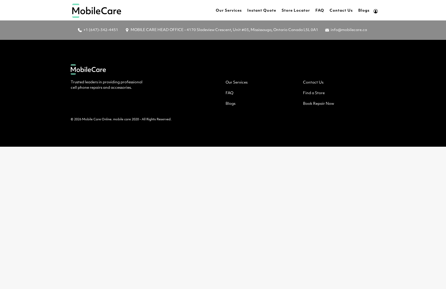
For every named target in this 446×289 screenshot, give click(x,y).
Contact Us (341, 11)
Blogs (364, 11)
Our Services (229, 11)
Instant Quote (261, 11)
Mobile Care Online (97, 119)
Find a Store (314, 93)
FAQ (319, 11)
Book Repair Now (318, 104)
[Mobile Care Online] (97, 11)
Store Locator (296, 11)
